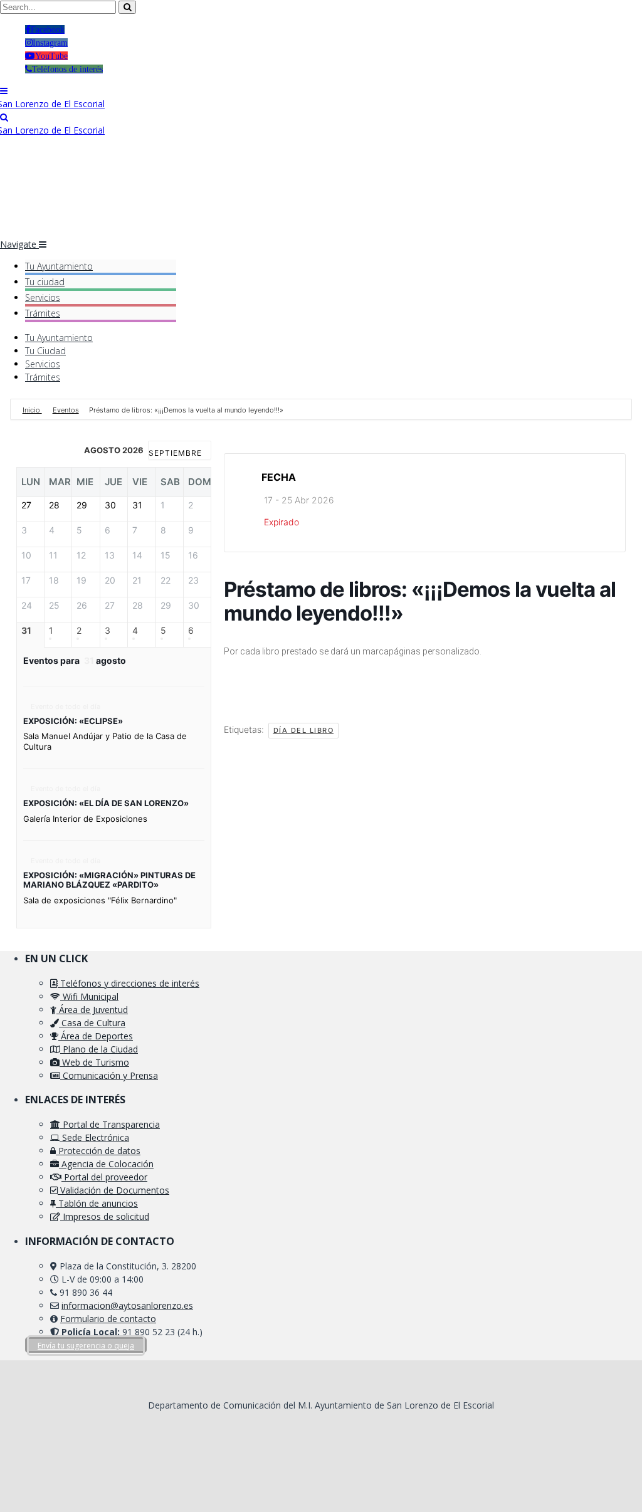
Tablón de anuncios (97, 1203)
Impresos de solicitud (104, 1216)
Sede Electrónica (94, 1137)
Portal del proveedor (104, 1177)
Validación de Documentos (113, 1190)
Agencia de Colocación (106, 1164)
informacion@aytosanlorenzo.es (127, 1305)
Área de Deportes (95, 1036)
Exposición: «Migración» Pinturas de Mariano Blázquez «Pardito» (109, 880)
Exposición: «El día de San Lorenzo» (106, 803)
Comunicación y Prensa (109, 1075)
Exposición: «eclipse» (73, 721)
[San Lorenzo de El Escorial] (52, 104)
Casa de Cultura (92, 1023)
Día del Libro (303, 730)
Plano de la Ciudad (99, 1049)
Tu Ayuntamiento (59, 266)
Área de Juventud (92, 1010)
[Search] (4, 117)
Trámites (42, 313)
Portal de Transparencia (110, 1124)
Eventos (66, 410)
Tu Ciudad (45, 351)
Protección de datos (98, 1151)
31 (26, 631)
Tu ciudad (45, 282)
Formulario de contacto (108, 1319)
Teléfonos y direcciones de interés (128, 983)
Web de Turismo (94, 1062)
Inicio (32, 410)
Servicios (42, 297)
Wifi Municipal (89, 996)
